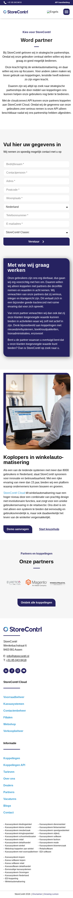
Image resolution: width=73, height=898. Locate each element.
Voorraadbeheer (13, 697)
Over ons (9, 778)
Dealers (8, 785)
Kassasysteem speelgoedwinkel (54, 830)
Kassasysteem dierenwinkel (52, 824)
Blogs (7, 805)
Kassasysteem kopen (15, 857)
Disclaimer (37, 894)
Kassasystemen (13, 703)
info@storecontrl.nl (18, 656)
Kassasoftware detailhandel (18, 866)
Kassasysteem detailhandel (18, 842)
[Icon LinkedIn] (5, 670)
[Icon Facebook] (11, 670)
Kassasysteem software (50, 836)
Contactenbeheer (14, 710)
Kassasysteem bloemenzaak (53, 845)
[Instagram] (17, 670)
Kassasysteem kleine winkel (18, 827)
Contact (8, 812)
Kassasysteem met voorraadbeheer (21, 852)
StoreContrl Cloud (14, 492)
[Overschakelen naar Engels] (52, 11)
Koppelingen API (14, 765)
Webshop (9, 724)
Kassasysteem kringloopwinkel (19, 833)
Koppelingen (11, 758)
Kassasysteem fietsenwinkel (53, 827)
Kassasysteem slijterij (49, 833)
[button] (66, 12)
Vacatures (9, 799)
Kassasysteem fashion (49, 839)
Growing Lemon (51, 894)
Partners (8, 792)
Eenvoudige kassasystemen (18, 869)
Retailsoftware (46, 848)
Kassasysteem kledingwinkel (18, 824)
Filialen (8, 717)
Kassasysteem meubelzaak (17, 830)
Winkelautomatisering (15, 881)
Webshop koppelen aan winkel (19, 848)
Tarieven (8, 771)
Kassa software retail (14, 863)
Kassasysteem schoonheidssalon (20, 836)
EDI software (45, 852)
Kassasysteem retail (14, 839)
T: (14, 660)
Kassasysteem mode (49, 842)
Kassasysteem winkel (15, 845)
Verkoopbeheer (13, 731)
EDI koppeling (11, 878)
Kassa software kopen (15, 860)
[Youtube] (23, 670)
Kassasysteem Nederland (17, 875)
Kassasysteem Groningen (17, 872)
